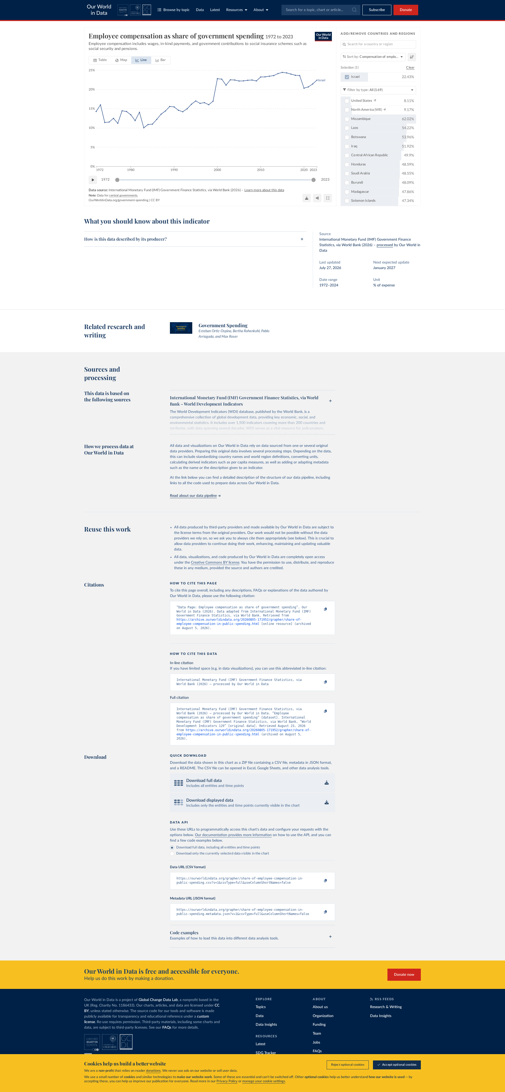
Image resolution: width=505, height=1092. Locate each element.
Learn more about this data (264, 190)
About (259, 10)
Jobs (316, 1042)
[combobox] (320, 10)
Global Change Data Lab (158, 1000)
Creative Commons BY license (215, 562)
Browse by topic (176, 10)
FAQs (166, 1027)
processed (385, 245)
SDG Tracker (266, 1053)
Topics (261, 1007)
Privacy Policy (227, 1081)
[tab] (100, 60)
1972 (105, 179)
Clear (410, 67)
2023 (325, 179)
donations (153, 1071)
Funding (319, 1025)
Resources (234, 10)
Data (200, 10)
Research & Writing (386, 1007)
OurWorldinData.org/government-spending (118, 200)
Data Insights (266, 1025)
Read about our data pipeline (193, 496)
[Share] (317, 198)
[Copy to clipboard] (320, 609)
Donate (406, 10)
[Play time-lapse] (93, 180)
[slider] (117, 180)
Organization (323, 1016)
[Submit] (354, 10)
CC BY (155, 200)
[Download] (306, 198)
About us (320, 1007)
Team (317, 1033)
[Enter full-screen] (328, 198)
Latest (215, 10)
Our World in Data (99, 10)
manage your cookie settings (263, 1081)
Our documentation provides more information (233, 835)
